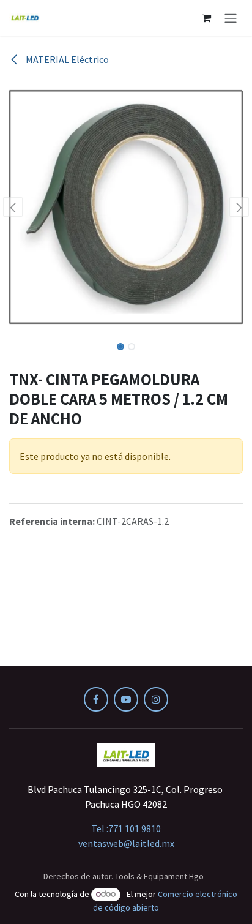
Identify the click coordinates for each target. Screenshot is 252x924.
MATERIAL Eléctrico (66, 59)
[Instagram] (156, 699)
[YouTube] (126, 699)
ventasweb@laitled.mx (126, 843)
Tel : (126, 828)
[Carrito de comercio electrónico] (206, 18)
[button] (12, 207)
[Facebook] (96, 699)
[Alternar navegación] (230, 18)
